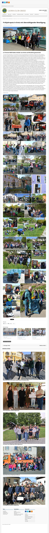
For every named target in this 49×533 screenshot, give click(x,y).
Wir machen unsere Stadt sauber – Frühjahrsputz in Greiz (23, 337)
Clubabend (26, 515)
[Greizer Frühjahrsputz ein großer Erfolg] (10, 332)
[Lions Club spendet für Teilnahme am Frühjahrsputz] (39, 332)
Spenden (14, 14)
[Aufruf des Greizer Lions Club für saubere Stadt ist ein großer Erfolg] (24, 379)
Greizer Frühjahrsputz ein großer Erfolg (9, 336)
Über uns (9, 14)
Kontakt (31, 14)
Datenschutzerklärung (17, 512)
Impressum (37, 14)
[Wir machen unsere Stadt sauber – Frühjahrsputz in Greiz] (24, 332)
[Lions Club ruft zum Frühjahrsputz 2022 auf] (24, 473)
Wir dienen (27, 14)
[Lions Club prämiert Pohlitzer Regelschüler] (24, 409)
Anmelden (4, 511)
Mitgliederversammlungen (28, 516)
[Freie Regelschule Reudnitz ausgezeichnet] (24, 504)
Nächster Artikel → (43, 345)
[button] (11, 98)
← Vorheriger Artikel (6, 345)
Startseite (5, 14)
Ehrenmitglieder (20, 14)
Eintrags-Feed (5, 512)
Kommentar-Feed (5, 513)
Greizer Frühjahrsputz (7, 341)
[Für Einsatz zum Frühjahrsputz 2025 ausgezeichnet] (24, 443)
